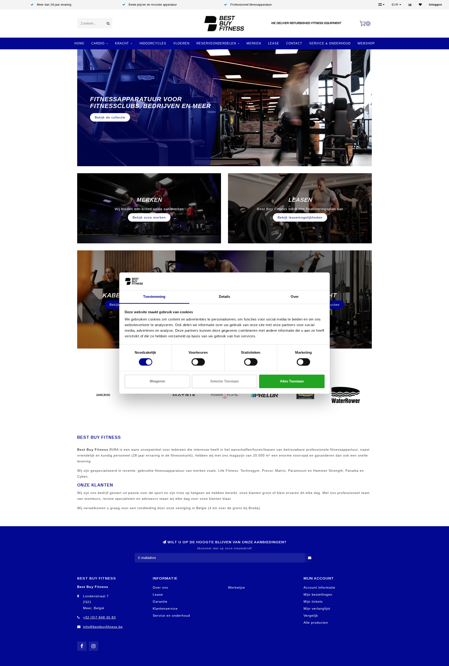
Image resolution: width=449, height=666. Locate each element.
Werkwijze (236, 587)
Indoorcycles (152, 43)
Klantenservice (165, 608)
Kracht (122, 43)
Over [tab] (295, 297)
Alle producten (316, 622)
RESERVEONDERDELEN (216, 43)
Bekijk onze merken (149, 217)
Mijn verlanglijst (317, 608)
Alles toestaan (292, 381)
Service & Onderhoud (330, 43)
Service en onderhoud (171, 615)
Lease (273, 43)
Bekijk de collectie (110, 114)
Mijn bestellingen (318, 594)
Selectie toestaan (224, 381)
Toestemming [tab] (154, 297)
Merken (253, 43)
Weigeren (157, 381)
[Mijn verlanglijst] (420, 4)
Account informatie (319, 587)
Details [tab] (224, 297)
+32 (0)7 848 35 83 (99, 617)
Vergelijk (311, 615)
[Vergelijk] (410, 4)
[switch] (198, 362)
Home (79, 43)
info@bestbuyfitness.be (103, 627)
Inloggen (435, 4)
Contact (294, 43)
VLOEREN (181, 43)
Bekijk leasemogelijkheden (300, 217)
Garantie (160, 601)
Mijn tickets (313, 601)
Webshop (366, 43)
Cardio (98, 43)
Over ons (160, 587)
